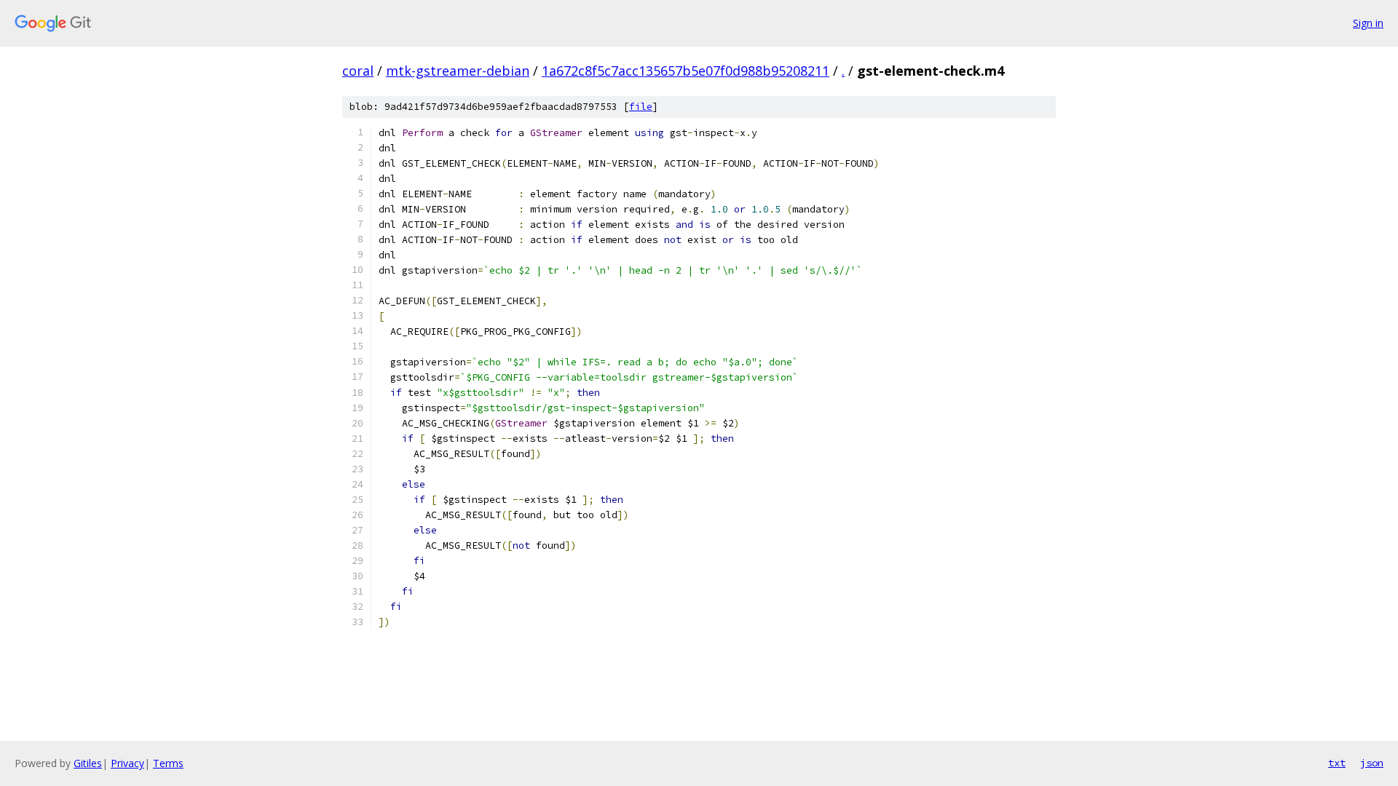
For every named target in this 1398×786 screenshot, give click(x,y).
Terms (168, 763)
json (1371, 762)
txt (1337, 762)
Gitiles (88, 763)
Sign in (1368, 23)
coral (358, 70)
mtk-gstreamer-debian (457, 70)
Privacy (127, 763)
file (640, 106)
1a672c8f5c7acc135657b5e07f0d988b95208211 (685, 70)
